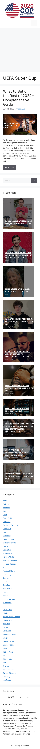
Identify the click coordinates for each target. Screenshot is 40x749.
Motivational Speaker (11, 617)
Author (6, 511)
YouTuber (7, 680)
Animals (6, 508)
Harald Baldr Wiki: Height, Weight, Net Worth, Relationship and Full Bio (17, 354)
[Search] (34, 180)
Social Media (8, 645)
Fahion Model (8, 557)
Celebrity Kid (8, 539)
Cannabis (7, 529)
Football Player (9, 571)
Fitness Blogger (9, 564)
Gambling (7, 574)
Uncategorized (9, 677)
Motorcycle (7, 620)
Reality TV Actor (9, 634)
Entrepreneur (8, 553)
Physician (7, 631)
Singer (5, 638)
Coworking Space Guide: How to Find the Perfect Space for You (19, 476)
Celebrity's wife (9, 543)
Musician (6, 624)
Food (5, 567)
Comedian (7, 546)
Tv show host (8, 669)
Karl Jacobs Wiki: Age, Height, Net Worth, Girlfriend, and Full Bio (20, 321)
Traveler (6, 666)
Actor (5, 501)
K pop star (7, 603)
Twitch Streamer (10, 673)
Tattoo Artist (8, 652)
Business (6, 522)
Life (4, 606)
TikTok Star (7, 659)
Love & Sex (7, 610)
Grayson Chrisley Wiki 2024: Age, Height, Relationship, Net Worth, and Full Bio (18, 255)
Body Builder (8, 518)
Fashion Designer (10, 560)
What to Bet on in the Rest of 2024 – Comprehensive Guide (18, 97)
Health (6, 592)
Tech (5, 655)
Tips (5, 662)
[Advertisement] (20, 49)
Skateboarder (8, 641)
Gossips (6, 585)
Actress (6, 504)
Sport (5, 648)
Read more (9, 167)
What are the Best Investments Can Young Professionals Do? (16, 452)
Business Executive (11, 525)
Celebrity (6, 536)
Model (5, 613)
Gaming (6, 578)
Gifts (5, 582)
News (5, 627)
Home (5, 596)
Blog (5, 515)
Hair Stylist (7, 589)
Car (4, 532)
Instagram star (9, 599)
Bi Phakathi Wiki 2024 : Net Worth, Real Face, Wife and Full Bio (20, 388)
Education (7, 550)
